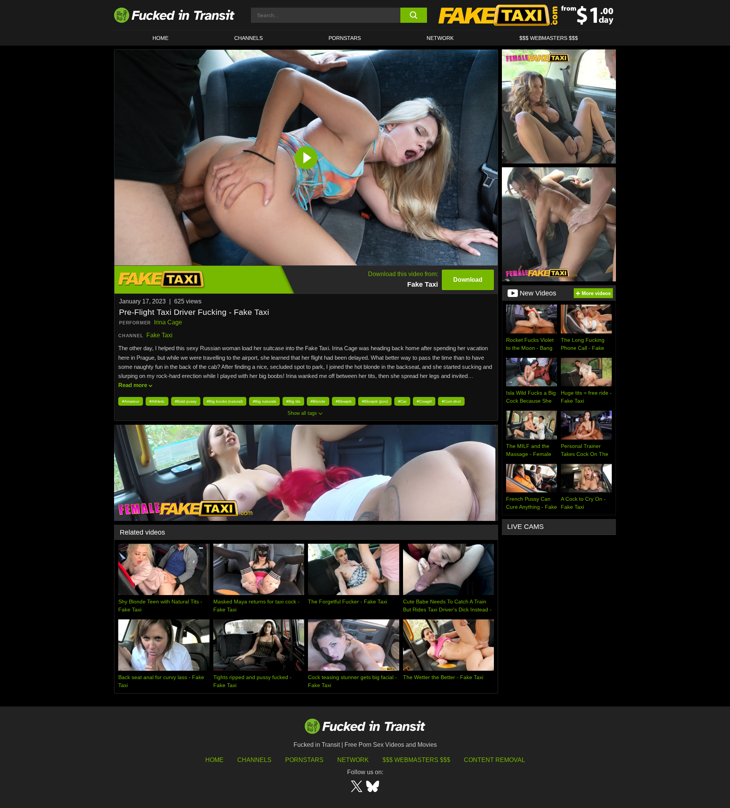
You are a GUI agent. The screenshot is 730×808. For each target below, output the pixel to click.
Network (440, 38)
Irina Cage (168, 322)
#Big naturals (264, 401)
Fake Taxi (159, 335)
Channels (254, 760)
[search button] (413, 15)
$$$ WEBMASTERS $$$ (548, 38)
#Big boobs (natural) (225, 401)
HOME (160, 38)
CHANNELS (248, 38)
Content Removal (494, 760)
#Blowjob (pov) (375, 401)
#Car (402, 401)
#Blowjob (344, 401)
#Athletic (157, 401)
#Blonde (318, 401)
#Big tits (293, 401)
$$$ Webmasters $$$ (416, 760)
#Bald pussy (186, 401)
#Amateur (130, 401)
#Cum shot (451, 401)
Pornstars (344, 38)
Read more (132, 385)
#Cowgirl (424, 401)
